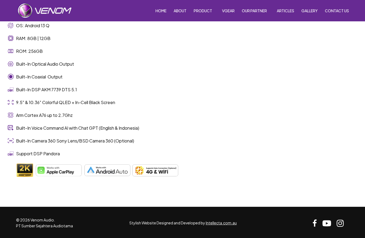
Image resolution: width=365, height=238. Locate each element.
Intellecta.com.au (221, 222)
